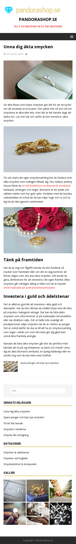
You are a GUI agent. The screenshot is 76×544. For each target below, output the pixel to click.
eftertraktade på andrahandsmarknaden (29, 287)
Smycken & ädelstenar (16, 452)
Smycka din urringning (16, 435)
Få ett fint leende (13, 423)
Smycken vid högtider (16, 458)
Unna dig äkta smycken (17, 411)
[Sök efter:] (38, 391)
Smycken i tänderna (15, 429)
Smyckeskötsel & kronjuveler (20, 464)
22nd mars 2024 (14, 54)
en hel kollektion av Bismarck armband (46, 185)
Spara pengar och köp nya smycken (24, 417)
